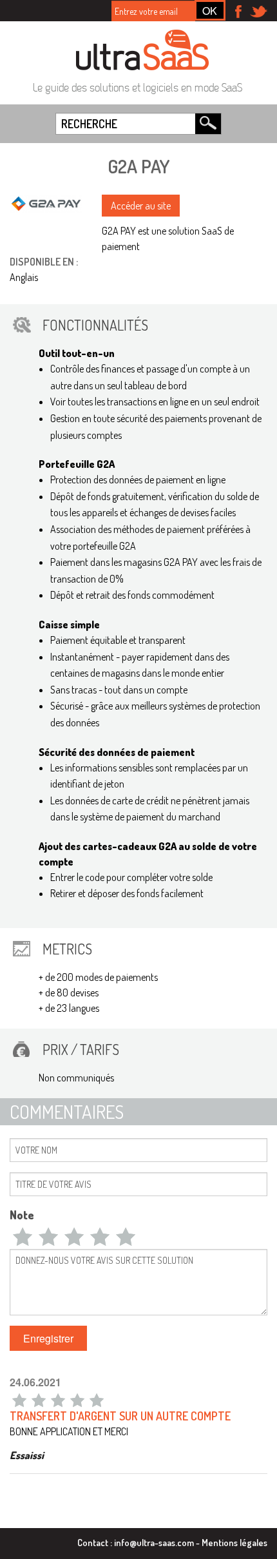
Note (22, 1215)
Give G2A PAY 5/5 (125, 1236)
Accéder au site (141, 205)
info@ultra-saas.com (154, 1542)
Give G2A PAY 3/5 (74, 1236)
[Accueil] (142, 49)
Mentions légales (234, 1542)
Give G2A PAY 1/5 (22, 1236)
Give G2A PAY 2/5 (48, 1236)
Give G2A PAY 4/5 (100, 1236)
